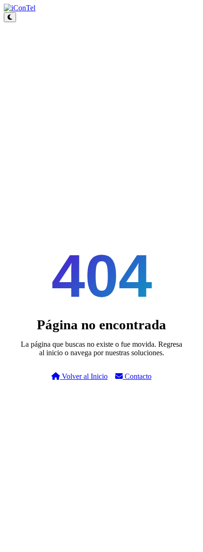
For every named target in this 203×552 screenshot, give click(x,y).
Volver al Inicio (84, 376)
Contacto (137, 376)
